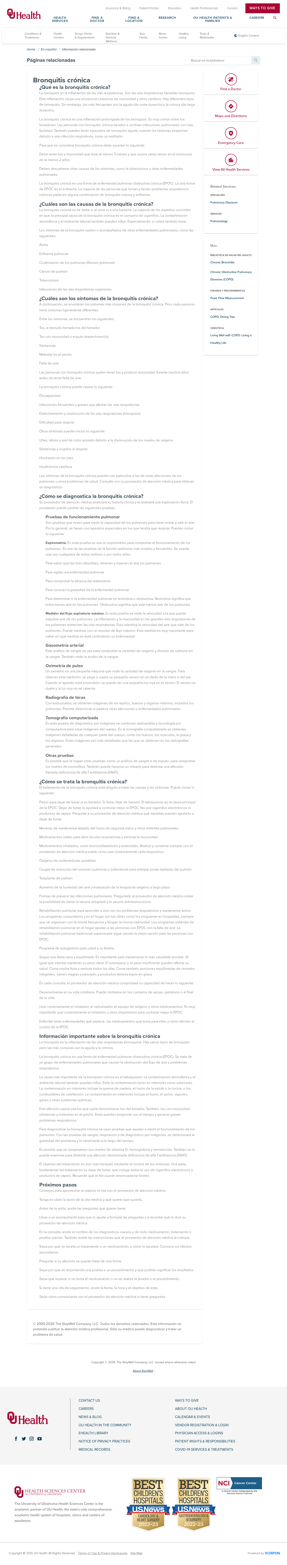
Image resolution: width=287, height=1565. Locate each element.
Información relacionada (79, 49)
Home (31, 49)
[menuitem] (275, 20)
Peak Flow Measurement (227, 298)
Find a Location (134, 19)
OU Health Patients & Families (212, 19)
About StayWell (143, 1371)
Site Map (136, 1553)
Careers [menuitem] (232, 8)
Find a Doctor (97, 19)
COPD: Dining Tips (222, 317)
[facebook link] (16, 1438)
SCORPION (272, 1553)
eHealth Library (93, 1433)
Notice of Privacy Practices (104, 1441)
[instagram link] (32, 1438)
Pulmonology (219, 221)
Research (167, 18)
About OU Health (191, 1409)
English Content (248, 35)
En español (49, 49)
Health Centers (59, 35)
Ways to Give (187, 1401)
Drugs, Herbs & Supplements (85, 35)
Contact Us (89, 1401)
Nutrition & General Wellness (113, 37)
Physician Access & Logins (199, 1433)
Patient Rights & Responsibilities (205, 1441)
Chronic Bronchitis (222, 262)
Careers (256, 18)
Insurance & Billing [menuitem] (118, 8)
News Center (163, 35)
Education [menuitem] (174, 8)
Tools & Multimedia (207, 35)
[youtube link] (39, 1438)
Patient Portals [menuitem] (149, 8)
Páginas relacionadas (51, 60)
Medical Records (94, 1450)
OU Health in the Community (105, 1425)
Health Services (60, 19)
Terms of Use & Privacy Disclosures (103, 1553)
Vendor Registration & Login (202, 1425)
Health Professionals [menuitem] (204, 8)
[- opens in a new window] (50, 1492)
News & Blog (90, 1417)
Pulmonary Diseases (224, 202)
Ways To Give (262, 8)
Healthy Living (184, 35)
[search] (218, 60)
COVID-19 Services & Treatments (204, 1450)
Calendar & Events (192, 1417)
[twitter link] (24, 1438)
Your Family (143, 35)
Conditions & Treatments (33, 35)
